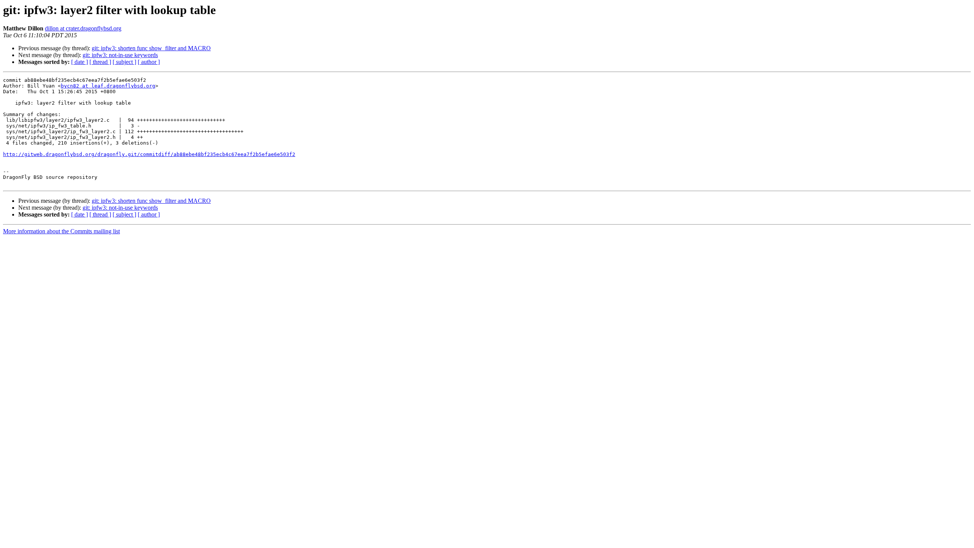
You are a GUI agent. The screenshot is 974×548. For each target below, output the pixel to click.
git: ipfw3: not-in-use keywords (120, 55)
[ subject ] (124, 62)
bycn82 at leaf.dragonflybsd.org (108, 86)
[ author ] (149, 62)
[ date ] (79, 62)
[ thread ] (100, 62)
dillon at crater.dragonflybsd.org (83, 28)
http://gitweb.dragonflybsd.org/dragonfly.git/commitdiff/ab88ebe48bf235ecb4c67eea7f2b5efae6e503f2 (149, 154)
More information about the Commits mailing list (61, 231)
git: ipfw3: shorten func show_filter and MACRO (151, 48)
